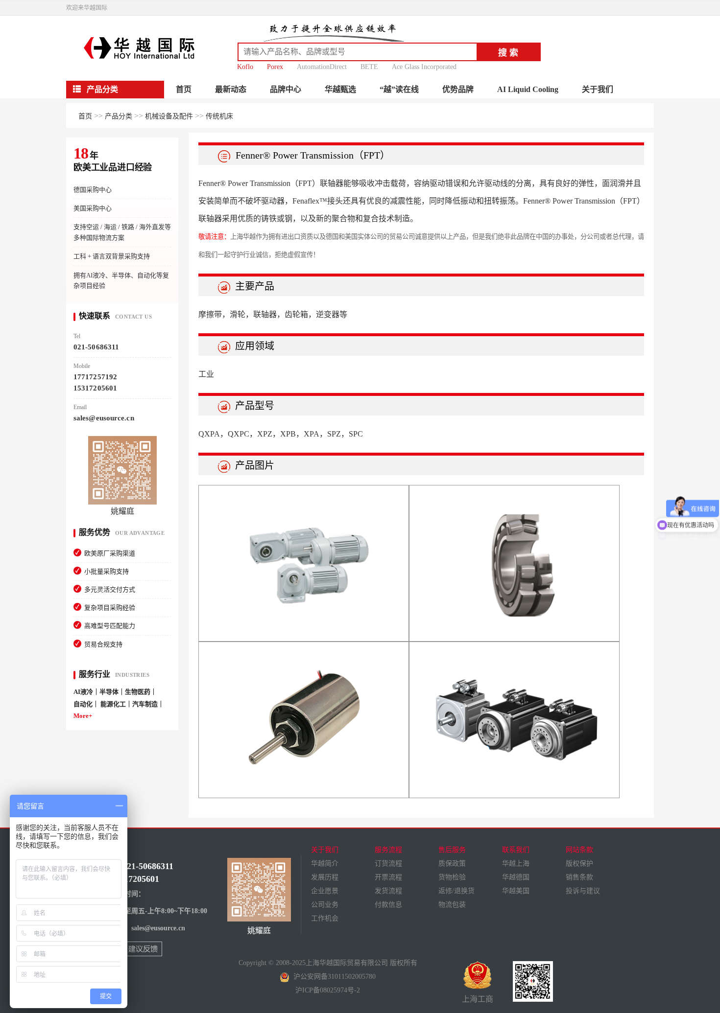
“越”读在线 (399, 89)
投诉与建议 (583, 891)
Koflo (245, 66)
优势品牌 (458, 89)
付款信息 (388, 904)
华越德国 (515, 877)
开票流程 (388, 877)
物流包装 (452, 904)
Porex (275, 66)
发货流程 (388, 891)
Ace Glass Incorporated (424, 66)
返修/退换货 (456, 891)
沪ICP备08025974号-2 (327, 990)
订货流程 (388, 863)
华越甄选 (340, 89)
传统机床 (219, 116)
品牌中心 (285, 89)
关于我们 (597, 89)
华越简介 (324, 863)
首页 (184, 89)
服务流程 (388, 849)
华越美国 (515, 891)
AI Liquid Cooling (527, 89)
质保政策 (452, 863)
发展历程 (324, 877)
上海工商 (477, 999)
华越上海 (515, 863)
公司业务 (324, 904)
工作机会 (324, 918)
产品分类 (118, 116)
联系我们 (515, 849)
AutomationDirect (322, 66)
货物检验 (452, 877)
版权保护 (579, 863)
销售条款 (579, 877)
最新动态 (230, 89)
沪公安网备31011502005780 (332, 976)
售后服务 (452, 849)
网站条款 (579, 849)
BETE (369, 66)
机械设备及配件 (169, 116)
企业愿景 (324, 891)
